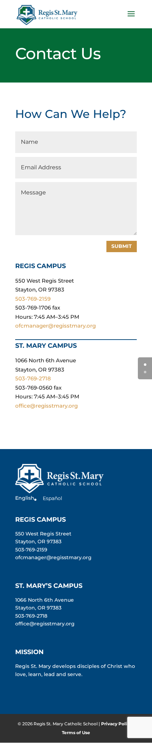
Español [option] (52, 498)
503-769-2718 (33, 378)
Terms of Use (76, 732)
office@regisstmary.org (46, 405)
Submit (121, 246)
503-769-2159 (33, 298)
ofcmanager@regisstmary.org (55, 325)
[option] (50, 498)
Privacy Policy (116, 723)
